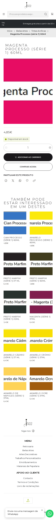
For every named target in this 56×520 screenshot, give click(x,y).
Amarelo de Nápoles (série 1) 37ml (14, 395)
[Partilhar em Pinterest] (27, 180)
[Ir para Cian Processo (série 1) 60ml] (15, 223)
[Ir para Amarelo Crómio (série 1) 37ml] (41, 340)
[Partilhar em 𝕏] (13, 180)
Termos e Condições (28, 482)
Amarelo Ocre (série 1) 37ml (39, 394)
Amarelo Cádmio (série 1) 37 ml (14, 356)
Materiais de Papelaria (28, 466)
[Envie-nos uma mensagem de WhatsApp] (50, 513)
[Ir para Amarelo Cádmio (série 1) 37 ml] (15, 340)
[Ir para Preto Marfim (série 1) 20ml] (15, 302)
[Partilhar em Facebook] (6, 180)
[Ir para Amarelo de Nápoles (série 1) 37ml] (15, 378)
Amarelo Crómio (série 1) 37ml (40, 356)
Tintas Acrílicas (38, 31)
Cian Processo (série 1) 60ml (13, 238)
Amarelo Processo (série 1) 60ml (41, 240)
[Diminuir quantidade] (6, 147)
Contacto (28, 478)
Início (9, 31)
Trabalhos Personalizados (28, 458)
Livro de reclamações (28, 486)
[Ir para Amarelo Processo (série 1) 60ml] (41, 223)
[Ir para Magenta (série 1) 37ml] (41, 302)
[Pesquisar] (45, 14)
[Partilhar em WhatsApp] (20, 180)
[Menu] (4, 14)
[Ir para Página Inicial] (28, 5)
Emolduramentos (28, 462)
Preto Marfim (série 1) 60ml (38, 279)
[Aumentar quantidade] (50, 147)
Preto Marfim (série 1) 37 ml (12, 279)
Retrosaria (28, 446)
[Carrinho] (52, 14)
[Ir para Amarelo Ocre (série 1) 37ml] (41, 378)
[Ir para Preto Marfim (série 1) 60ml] (41, 263)
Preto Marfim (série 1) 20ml (12, 318)
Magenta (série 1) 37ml (40, 318)
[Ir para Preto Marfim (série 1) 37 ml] (15, 263)
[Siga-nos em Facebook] (33, 430)
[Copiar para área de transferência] (34, 180)
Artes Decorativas (28, 454)
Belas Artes (22, 31)
